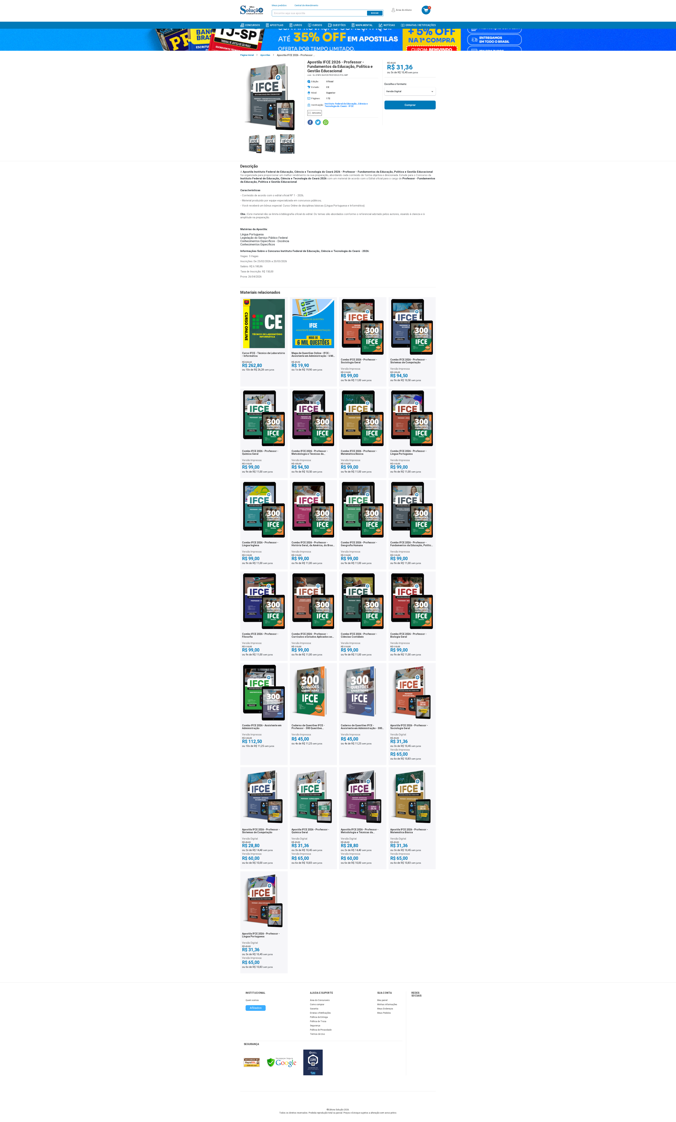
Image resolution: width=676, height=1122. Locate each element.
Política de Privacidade (320, 1030)
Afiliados (256, 1008)
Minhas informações (387, 1004)
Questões (339, 25)
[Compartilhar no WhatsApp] (325, 122)
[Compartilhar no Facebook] (310, 122)
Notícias (389, 25)
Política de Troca (318, 1021)
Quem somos (252, 1000)
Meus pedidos (279, 5)
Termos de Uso (317, 1034)
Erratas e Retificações (320, 1013)
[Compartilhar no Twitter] (318, 122)
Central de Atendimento (306, 5)
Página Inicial (247, 55)
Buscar (374, 13)
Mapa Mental (364, 25)
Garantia (314, 1008)
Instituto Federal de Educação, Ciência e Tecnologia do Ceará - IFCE (346, 105)
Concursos (252, 25)
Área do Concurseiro (320, 1000)
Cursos (317, 25)
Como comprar (317, 1004)
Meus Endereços (385, 1008)
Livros (297, 25)
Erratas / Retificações (421, 25)
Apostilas (276, 25)
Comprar (410, 105)
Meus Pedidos (384, 1013)
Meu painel (382, 1000)
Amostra (316, 113)
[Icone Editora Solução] (252, 10)
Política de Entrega (319, 1017)
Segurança (315, 1025)
